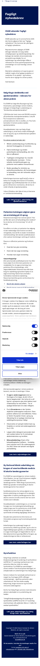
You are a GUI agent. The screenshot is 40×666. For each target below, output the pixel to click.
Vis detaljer (30, 353)
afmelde (20, 649)
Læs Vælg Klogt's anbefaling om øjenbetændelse (20, 200)
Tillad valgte (20, 367)
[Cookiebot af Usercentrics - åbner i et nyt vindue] (29, 290)
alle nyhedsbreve (28, 649)
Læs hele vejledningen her (20, 454)
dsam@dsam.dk (20, 639)
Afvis (20, 373)
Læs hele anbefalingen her (20, 542)
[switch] (35, 332)
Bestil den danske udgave (16, 284)
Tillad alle (20, 360)
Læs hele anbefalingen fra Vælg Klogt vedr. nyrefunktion (20, 612)
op (16, 647)
